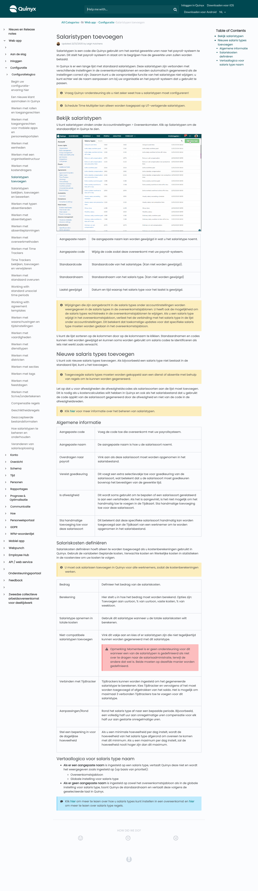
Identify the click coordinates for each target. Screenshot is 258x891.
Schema (15, 468)
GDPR (14, 527)
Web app (15, 41)
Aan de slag (18, 54)
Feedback (15, 580)
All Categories (70, 22)
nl (221, 12)
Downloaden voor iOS (220, 5)
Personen (16, 482)
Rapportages (19, 489)
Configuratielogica (23, 74)
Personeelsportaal (22, 520)
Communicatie (20, 507)
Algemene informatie (234, 48)
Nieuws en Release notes (21, 31)
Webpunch (16, 548)
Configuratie (18, 68)
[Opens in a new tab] (129, 859)
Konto (14, 455)
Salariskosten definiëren (228, 54)
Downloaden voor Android (200, 12)
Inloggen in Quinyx (192, 5)
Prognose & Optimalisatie (19, 498)
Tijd (12, 475)
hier (72, 411)
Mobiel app (16, 541)
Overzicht (16, 462)
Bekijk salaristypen (230, 36)
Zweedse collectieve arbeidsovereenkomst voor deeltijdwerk (23, 598)
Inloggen (16, 61)
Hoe (13, 513)
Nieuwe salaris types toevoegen (232, 42)
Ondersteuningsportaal (24, 573)
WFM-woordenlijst (22, 534)
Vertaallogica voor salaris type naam (232, 63)
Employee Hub (18, 555)
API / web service (20, 562)
